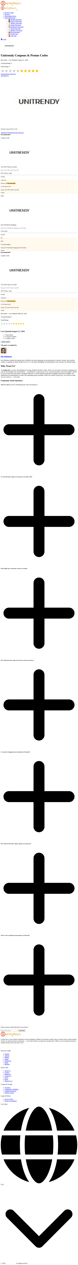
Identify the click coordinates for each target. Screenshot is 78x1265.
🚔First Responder (14, 32)
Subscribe (22, 1030)
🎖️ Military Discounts (15, 23)
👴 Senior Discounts (14, 25)
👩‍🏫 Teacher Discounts (15, 21)
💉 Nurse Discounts (14, 28)
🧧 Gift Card (12, 36)
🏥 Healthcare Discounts (15, 27)
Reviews (7, 14)
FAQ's (7, 76)
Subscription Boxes (10, 16)
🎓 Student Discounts (15, 19)
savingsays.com (10, 1263)
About (3, 76)
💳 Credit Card (13, 34)
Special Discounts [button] (10, 18)
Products (3, 74)
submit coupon (6, 342)
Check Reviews (11, 74)
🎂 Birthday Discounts (15, 30)
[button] (39, 1185)
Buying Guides (9, 12)
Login (4, 39)
